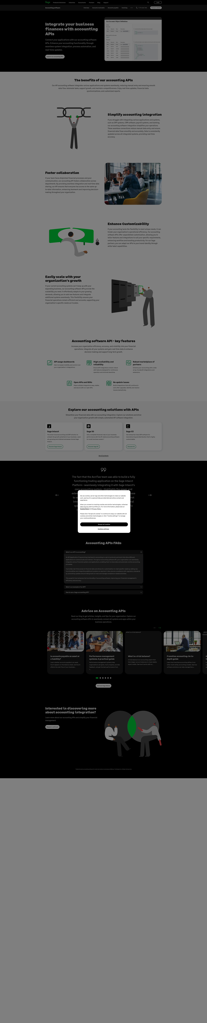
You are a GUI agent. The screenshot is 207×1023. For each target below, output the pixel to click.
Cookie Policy (84, 509)
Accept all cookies (104, 524)
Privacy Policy (96, 509)
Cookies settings (103, 529)
